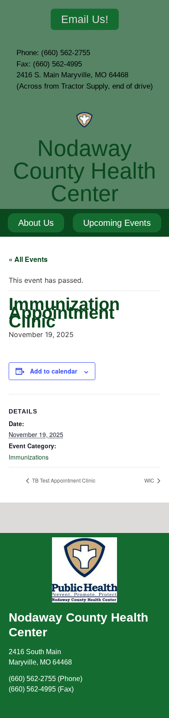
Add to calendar (53, 371)
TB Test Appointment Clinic (63, 480)
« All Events (28, 259)
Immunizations (29, 457)
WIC (150, 480)
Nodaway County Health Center (84, 171)
